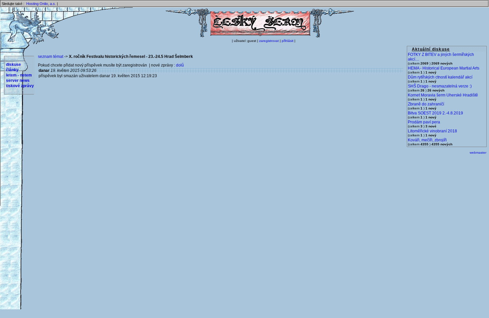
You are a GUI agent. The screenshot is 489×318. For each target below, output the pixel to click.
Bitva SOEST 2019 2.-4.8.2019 (435, 113)
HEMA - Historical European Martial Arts (443, 68)
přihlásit (287, 41)
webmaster (478, 152)
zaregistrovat (269, 41)
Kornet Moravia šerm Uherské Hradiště (443, 95)
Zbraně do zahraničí (426, 104)
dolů (180, 65)
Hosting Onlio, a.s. (41, 4)
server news (18, 80)
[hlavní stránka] (260, 36)
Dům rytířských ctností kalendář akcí (440, 77)
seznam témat (50, 56)
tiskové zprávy (20, 85)
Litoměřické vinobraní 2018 (432, 131)
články (12, 70)
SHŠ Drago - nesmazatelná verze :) (440, 86)
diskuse (13, 64)
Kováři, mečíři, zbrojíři (427, 140)
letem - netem (19, 75)
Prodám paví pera (424, 122)
